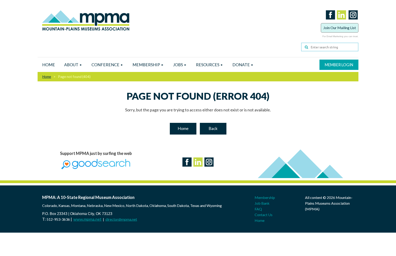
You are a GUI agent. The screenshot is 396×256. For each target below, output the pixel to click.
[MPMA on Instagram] (352, 20)
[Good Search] (95, 167)
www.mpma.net (87, 219)
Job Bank (262, 203)
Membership (265, 197)
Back (213, 128)
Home (46, 76)
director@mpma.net (121, 219)
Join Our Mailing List (339, 27)
